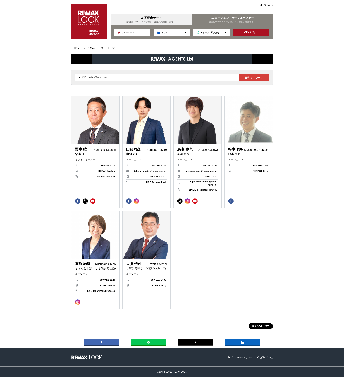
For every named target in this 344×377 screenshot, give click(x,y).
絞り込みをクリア (260, 326)
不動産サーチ (151, 19)
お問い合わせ (266, 357)
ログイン (268, 5)
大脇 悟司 (134, 264)
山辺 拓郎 (134, 149)
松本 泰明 (236, 149)
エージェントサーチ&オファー (232, 19)
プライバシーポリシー (241, 357)
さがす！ (253, 32)
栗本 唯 (81, 149)
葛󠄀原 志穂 (82, 264)
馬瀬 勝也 (185, 149)
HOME (77, 48)
